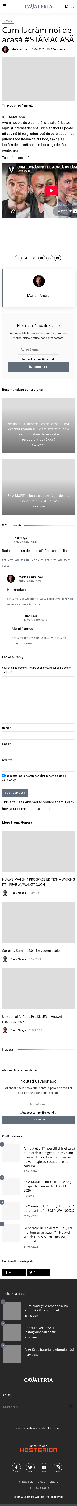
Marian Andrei (19, 49)
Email (6, 743)
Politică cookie (38, 1487)
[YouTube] (45, 1467)
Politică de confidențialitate (38, 1482)
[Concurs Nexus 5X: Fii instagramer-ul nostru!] (12, 1332)
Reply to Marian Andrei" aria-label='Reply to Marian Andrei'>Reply (40, 602)
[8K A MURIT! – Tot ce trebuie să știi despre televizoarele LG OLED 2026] (11, 1186)
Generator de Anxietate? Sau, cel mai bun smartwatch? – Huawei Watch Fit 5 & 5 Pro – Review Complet (48, 1234)
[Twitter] (31, 1467)
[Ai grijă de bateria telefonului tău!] (12, 1354)
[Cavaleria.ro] (38, 6)
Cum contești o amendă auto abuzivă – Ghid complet (46, 1308)
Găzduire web (38, 1446)
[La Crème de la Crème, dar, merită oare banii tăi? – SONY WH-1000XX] (11, 1211)
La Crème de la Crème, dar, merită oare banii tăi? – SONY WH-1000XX (49, 1208)
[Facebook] (18, 1467)
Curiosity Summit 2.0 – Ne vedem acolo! (31, 950)
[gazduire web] (38, 1451)
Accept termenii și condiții (40, 359)
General (8, 20)
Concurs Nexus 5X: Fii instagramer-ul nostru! (41, 1330)
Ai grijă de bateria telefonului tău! (49, 1349)
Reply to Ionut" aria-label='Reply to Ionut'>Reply (34, 563)
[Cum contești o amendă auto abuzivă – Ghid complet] (12, 1311)
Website (7, 759)
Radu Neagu (18, 892)
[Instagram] (59, 1467)
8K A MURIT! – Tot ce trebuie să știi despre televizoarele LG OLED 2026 (49, 1186)
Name (6, 727)
